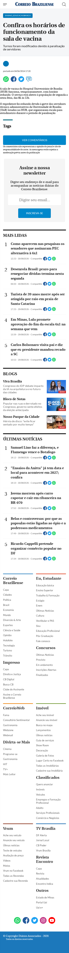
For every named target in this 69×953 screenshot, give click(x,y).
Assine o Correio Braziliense (12, 696)
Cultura (40, 615)
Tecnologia (9, 645)
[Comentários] (29, 80)
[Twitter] (21, 80)
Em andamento (44, 664)
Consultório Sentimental (16, 720)
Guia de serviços (45, 740)
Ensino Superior (44, 590)
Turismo (7, 650)
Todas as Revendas (13, 875)
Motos (6, 865)
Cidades (7, 594)
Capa (6, 589)
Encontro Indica (44, 883)
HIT (5, 764)
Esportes (8, 625)
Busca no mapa (44, 725)
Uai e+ (39, 907)
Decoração (42, 750)
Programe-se (10, 754)
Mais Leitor (9, 774)
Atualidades (42, 878)
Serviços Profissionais (48, 812)
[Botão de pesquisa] (64, 4)
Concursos (45, 648)
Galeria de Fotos (45, 755)
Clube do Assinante (13, 689)
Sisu (38, 625)
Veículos (40, 794)
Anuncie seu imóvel (46, 720)
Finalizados (42, 674)
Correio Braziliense (13, 580)
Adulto (39, 807)
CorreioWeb (14, 708)
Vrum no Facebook (13, 870)
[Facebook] (13, 80)
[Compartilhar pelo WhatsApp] (54, 260)
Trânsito (7, 655)
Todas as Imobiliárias (47, 765)
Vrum (8, 828)
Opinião (7, 635)
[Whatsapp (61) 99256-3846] (17, 920)
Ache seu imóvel (45, 715)
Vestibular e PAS (45, 620)
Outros (42, 890)
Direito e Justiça (12, 674)
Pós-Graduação (44, 635)
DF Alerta (41, 835)
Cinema (7, 748)
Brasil (6, 604)
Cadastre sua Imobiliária (49, 770)
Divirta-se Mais (16, 742)
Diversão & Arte (12, 620)
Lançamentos (43, 730)
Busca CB (8, 684)
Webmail (8, 735)
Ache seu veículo (12, 835)
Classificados (47, 777)
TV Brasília (45, 828)
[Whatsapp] (6, 80)
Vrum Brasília (43, 850)
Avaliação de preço (13, 855)
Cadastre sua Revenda (15, 880)
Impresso (11, 662)
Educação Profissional (48, 630)
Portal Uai (41, 902)
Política (7, 599)
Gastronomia (10, 725)
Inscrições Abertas (46, 669)
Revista (40, 873)
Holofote (8, 640)
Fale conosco (43, 641)
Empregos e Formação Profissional (48, 801)
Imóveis (40, 789)
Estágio (40, 600)
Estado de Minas (45, 897)
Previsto (40, 659)
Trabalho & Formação (47, 595)
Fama (6, 715)
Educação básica (45, 585)
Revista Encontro (44, 859)
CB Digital (8, 679)
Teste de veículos (12, 850)
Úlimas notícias (44, 735)
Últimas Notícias (45, 610)
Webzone (8, 730)
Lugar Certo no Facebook (50, 760)
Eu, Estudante (48, 578)
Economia (8, 609)
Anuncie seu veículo (14, 840)
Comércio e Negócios (47, 817)
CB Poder (41, 845)
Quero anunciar (44, 784)
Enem (39, 605)
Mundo (7, 615)
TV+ (5, 769)
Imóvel (42, 708)
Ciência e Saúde (11, 630)
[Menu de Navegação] (5, 4)
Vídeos (7, 860)
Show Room (42, 745)
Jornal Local (42, 840)
